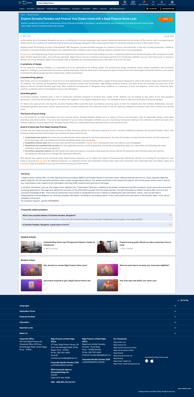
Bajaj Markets (118, 353)
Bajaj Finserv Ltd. (120, 342)
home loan (26, 54)
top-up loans (41, 161)
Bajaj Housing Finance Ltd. (123, 356)
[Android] (146, 361)
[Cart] (153, 2)
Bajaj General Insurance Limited (125, 348)
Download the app (168, 8)
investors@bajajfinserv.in (100, 355)
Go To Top (184, 300)
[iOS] (152, 361)
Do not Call (153, 8)
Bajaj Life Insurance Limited (123, 350)
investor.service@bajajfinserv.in (64, 358)
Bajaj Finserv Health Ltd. (122, 361)
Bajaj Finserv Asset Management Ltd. (127, 364)
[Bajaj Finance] (27, 3)
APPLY (165, 19)
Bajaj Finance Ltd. (120, 345)
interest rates (91, 143)
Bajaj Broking (118, 358)
